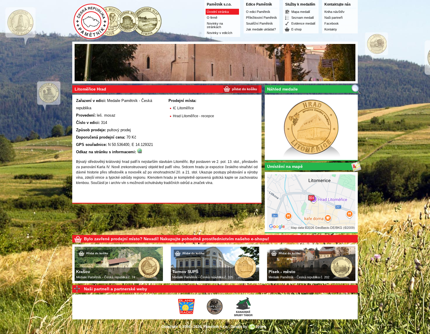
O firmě (212, 17)
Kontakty (330, 29)
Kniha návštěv (334, 11)
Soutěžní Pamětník (259, 23)
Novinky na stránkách (215, 25)
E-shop (296, 29)
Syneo (260, 327)
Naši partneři (333, 17)
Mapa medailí (300, 11)
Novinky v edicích (219, 33)
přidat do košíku (244, 89)
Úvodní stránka (218, 11)
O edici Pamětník (258, 11)
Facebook (331, 23)
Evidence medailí (303, 23)
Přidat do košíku (97, 253)
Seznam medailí (302, 17)
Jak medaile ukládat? (261, 29)
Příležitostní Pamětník (261, 17)
